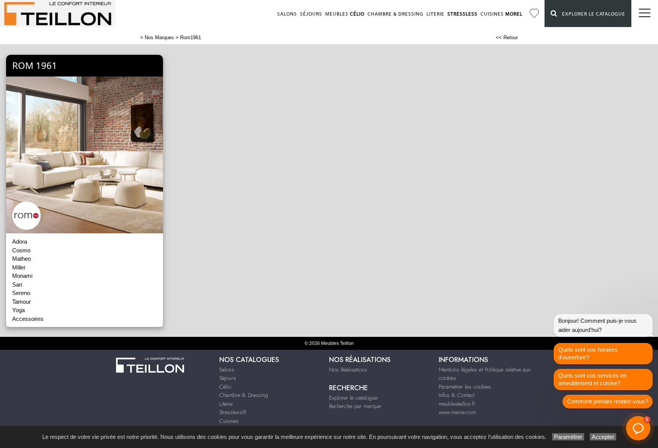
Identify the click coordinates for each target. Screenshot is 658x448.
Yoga (18, 310)
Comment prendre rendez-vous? (607, 401)
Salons (287, 14)
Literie (435, 14)
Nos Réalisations (348, 369)
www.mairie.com (457, 412)
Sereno (21, 293)
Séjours (311, 14)
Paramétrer (568, 437)
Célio (225, 387)
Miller (19, 267)
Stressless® (232, 412)
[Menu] (644, 13)
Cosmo (21, 250)
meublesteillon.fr (457, 404)
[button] (638, 428)
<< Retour (507, 37)
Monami (22, 276)
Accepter (603, 437)
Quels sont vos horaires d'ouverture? (588, 353)
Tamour (21, 301)
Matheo (21, 258)
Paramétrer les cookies (465, 387)
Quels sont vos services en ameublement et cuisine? (592, 379)
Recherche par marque (355, 406)
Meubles (344, 14)
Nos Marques (159, 37)
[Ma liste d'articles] (534, 13)
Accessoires (27, 319)
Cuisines (501, 14)
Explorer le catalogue (591, 14)
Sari (17, 284)
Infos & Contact (456, 395)
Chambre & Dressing (395, 14)
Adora (19, 241)
